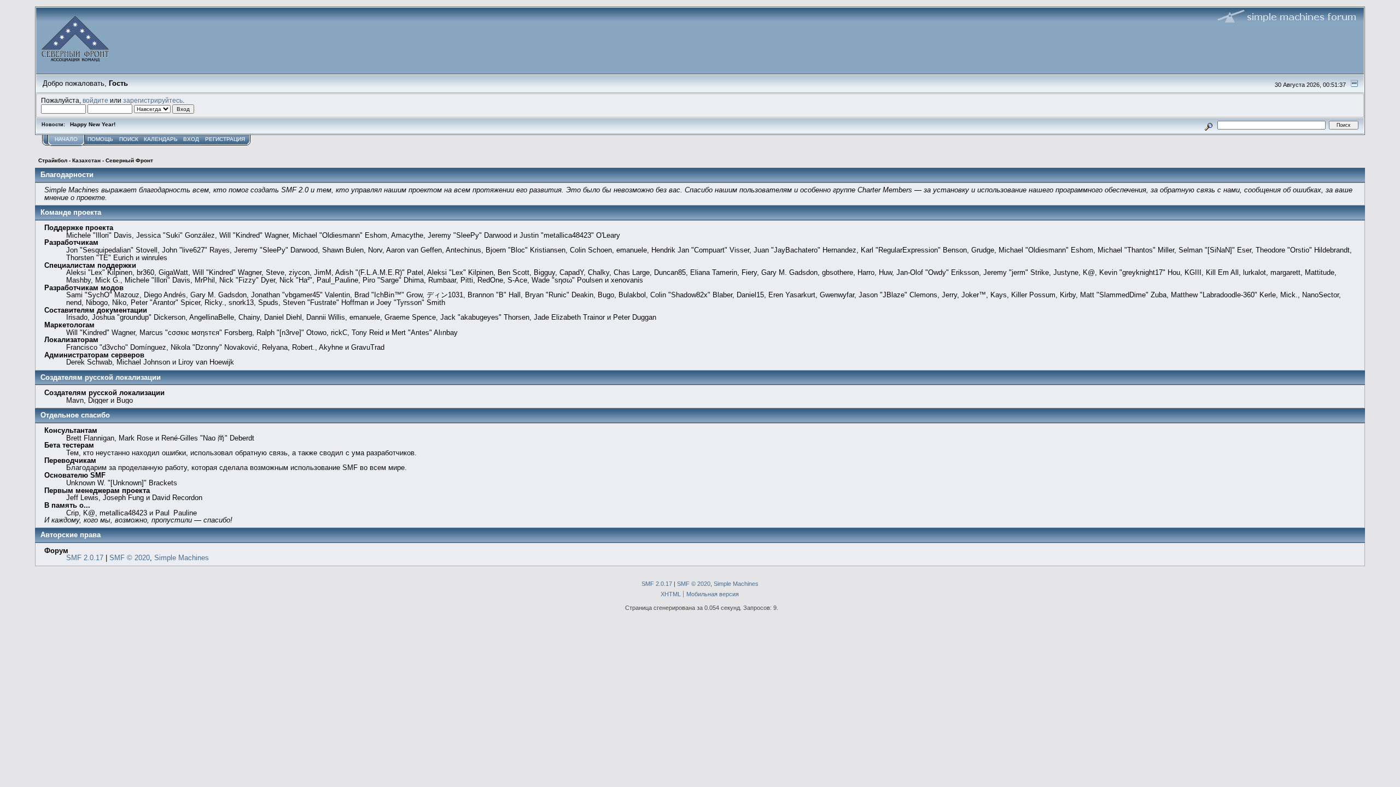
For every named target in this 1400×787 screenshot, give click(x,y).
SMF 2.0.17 (84, 558)
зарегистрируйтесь (153, 100)
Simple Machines (181, 558)
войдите (95, 100)
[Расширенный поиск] (1209, 125)
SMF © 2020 (129, 558)
